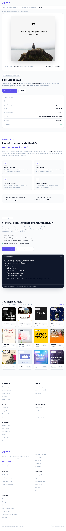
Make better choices (6, 323)
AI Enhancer (38, 393)
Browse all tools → (7, 461)
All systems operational (58, 526)
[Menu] (63, 3)
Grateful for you (6, 344)
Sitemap (4, 517)
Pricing (4, 502)
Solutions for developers (25, 249)
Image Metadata (6, 399)
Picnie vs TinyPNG (7, 481)
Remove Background (40, 387)
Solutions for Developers (41, 454)
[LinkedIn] (3, 465)
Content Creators (7, 438)
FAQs (36, 490)
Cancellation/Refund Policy (9, 514)
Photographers (6, 431)
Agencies (4, 434)
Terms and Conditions (8, 508)
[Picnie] (6, 2)
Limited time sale (38, 344)
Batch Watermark (39, 414)
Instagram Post (32, 7)
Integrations (38, 460)
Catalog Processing (40, 417)
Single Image (23, 7)
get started (54, 366)
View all (60, 304)
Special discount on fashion (38, 323)
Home (3, 7)
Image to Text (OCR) (40, 390)
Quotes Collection (40, 481)
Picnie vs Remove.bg (7, 484)
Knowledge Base (39, 475)
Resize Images (6, 393)
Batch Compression (40, 411)
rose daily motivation (22, 344)
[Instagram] (7, 465)
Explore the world (22, 323)
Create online (38, 484)
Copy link (58, 66)
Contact (4, 505)
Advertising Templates (12, 7)
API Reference (8, 249)
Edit (23, 91)
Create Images (6, 387)
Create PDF (5, 407)
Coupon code (22, 366)
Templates (37, 487)
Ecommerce (5, 428)
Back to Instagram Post (10, 11)
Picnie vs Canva (6, 475)
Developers (5, 441)
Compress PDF (6, 414)
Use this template (11, 91)
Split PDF (4, 417)
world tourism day (6, 366)
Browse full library (23, 11)
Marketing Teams (6, 425)
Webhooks (38, 466)
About (3, 499)
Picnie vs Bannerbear (8, 478)
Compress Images (7, 390)
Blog (36, 478)
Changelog (38, 463)
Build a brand (54, 344)
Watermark (5, 396)
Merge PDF (5, 411)
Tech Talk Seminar (38, 366)
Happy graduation (54, 323)
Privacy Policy (6, 511)
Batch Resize (38, 407)
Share (49, 66)
